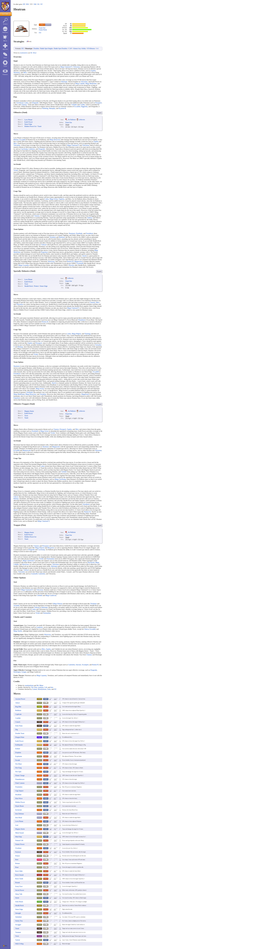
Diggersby (84, 106)
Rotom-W (70, 261)
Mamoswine (27, 450)
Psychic (39, 859)
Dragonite (35, 103)
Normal (39, 702)
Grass (39, 901)
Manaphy (52, 108)
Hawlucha (91, 562)
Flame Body (43, 30)
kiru (52, 687)
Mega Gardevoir (51, 595)
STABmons (91, 48)
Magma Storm (29, 411)
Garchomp (24, 149)
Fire (42, 24)
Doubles (36, 48)
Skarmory (17, 72)
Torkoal (43, 245)
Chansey (24, 105)
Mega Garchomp (60, 479)
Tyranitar (16, 605)
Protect (36, 286)
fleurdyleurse (42, 689)
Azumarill (80, 263)
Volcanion (84, 82)
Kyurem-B (62, 108)
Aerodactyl (19, 103)
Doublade (79, 233)
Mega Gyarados (23, 265)
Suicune (78, 665)
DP (24, 4)
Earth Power (28, 122)
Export (99, 113)
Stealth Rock (28, 286)
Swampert (85, 665)
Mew (25, 72)
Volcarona (76, 67)
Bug (39, 706)
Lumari (34, 689)
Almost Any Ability (79, 48)
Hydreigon (17, 672)
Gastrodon (41, 574)
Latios (26, 103)
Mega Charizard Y (66, 67)
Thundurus (81, 320)
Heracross (51, 261)
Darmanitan (50, 559)
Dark (39, 722)
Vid (32, 687)
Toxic (26, 284)
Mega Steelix (18, 631)
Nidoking (45, 108)
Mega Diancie (39, 548)
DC (55, 689)
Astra (49, 689)
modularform (24, 53)
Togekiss (61, 199)
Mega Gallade (80, 83)
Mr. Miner (33, 53)
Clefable (74, 105)
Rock (39, 699)
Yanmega (87, 334)
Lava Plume (28, 120)
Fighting (39, 875)
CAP (70, 48)
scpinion (40, 687)
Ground (39, 710)
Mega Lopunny (42, 675)
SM (35, 4)
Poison (39, 936)
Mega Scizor (54, 199)
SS (38, 4)
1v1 (97, 48)
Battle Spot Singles (46, 48)
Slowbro (71, 265)
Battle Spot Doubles (60, 48)
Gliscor (16, 497)
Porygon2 (98, 103)
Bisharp (16, 140)
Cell (45, 687)
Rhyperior (51, 548)
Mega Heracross (55, 140)
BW (27, 4)
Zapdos (93, 71)
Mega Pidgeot (76, 334)
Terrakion (52, 237)
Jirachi (84, 256)
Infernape (64, 82)
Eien (35, 687)
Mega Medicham (91, 83)
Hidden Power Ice (30, 126)
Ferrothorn (89, 233)
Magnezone (78, 261)
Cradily (82, 105)
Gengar (23, 672)
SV (42, 4)
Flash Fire (42, 28)
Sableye (89, 218)
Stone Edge (28, 124)
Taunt (39, 126)
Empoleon (44, 252)
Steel (48, 24)
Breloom (62, 237)
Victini (16, 170)
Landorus (32, 149)
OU (40, 33)
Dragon (39, 737)
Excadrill (77, 106)
